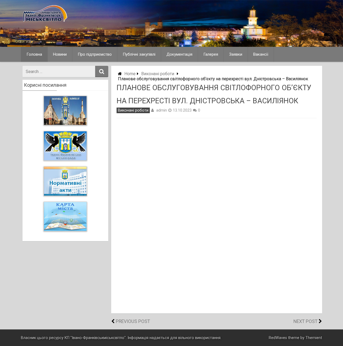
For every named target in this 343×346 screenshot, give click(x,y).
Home (130, 73)
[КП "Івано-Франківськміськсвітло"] (71, 22)
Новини (60, 54)
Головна (34, 54)
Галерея (210, 54)
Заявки (235, 54)
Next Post (305, 321)
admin (161, 110)
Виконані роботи (157, 73)
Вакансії (260, 54)
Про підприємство (95, 54)
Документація (179, 54)
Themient (313, 338)
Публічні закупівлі (139, 54)
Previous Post (133, 321)
